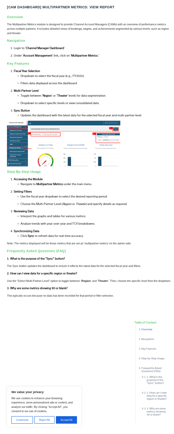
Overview (146, 329)
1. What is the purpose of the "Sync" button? (155, 380)
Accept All (66, 420)
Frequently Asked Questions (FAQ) (151, 370)
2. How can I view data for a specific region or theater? (157, 395)
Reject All (44, 420)
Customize (22, 420)
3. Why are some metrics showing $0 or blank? (156, 411)
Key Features (148, 348)
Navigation (147, 339)
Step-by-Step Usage (152, 358)
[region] (44, 406)
